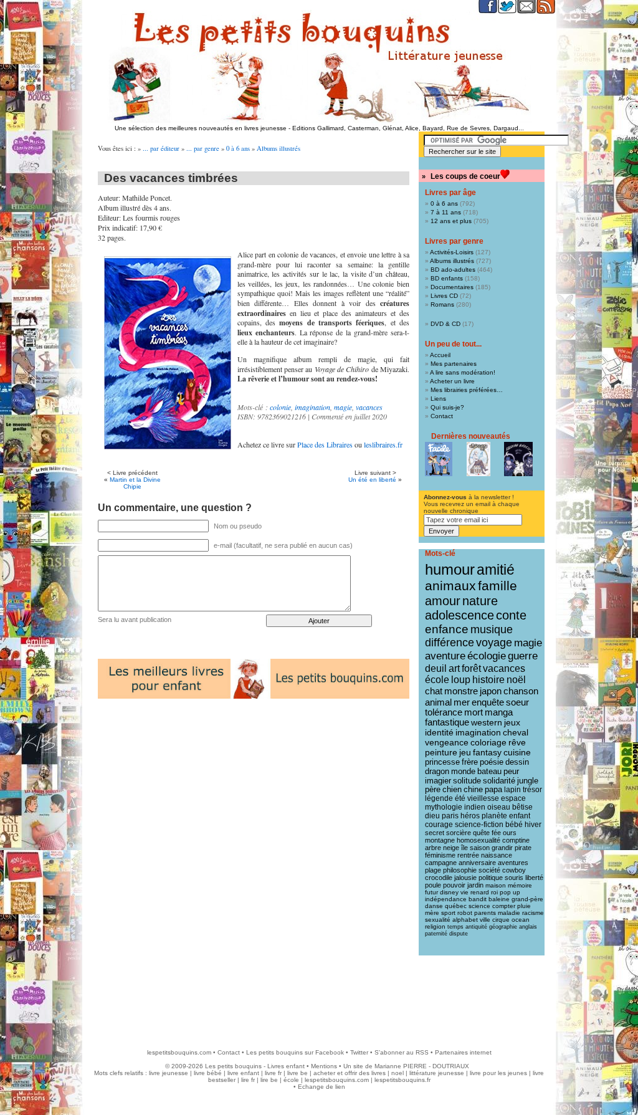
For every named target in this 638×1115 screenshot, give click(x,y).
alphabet (465, 919)
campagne (441, 862)
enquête (488, 702)
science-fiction (479, 824)
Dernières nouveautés (470, 436)
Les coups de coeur (465, 176)
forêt (471, 668)
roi (494, 892)
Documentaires (452, 287)
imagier (438, 780)
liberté (534, 877)
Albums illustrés (278, 148)
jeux (512, 722)
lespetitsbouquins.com (179, 1052)
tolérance (443, 712)
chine (473, 789)
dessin (517, 762)
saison (480, 847)
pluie (524, 905)
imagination (312, 407)
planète (494, 815)
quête (481, 832)
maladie (509, 912)
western (486, 722)
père (432, 789)
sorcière (458, 832)
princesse (442, 762)
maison (495, 885)
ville (485, 919)
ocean (521, 919)
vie (464, 892)
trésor (532, 789)
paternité (436, 934)
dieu (432, 815)
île (464, 847)
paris (450, 815)
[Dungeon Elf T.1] (478, 459)
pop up (510, 892)
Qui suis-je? (447, 407)
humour (450, 569)
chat (433, 691)
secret (434, 832)
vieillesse (483, 798)
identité (439, 732)
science (479, 905)
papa (493, 789)
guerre (523, 656)
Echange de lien (321, 1086)
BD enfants (447, 278)
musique (491, 629)
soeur (517, 702)
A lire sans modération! (462, 372)
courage (439, 824)
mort (473, 712)
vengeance (447, 742)
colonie (280, 407)
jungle (527, 781)
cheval (515, 732)
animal (438, 702)
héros (470, 815)
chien (452, 789)
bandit (478, 899)
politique (490, 877)
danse (434, 905)
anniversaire (477, 862)
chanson (520, 691)
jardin (475, 885)
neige (451, 847)
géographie (503, 927)
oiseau (498, 807)
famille (497, 585)
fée (496, 832)
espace (513, 798)
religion (435, 926)
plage (433, 870)
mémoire (520, 885)
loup (460, 679)
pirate (523, 847)
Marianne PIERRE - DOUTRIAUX (421, 1066)
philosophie (460, 870)
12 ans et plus (451, 221)
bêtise (522, 807)
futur (431, 892)
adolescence (459, 615)
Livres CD (444, 295)
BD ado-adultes (453, 269)
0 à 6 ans (238, 148)
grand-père (527, 899)
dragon (437, 771)
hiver (533, 824)
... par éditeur (161, 148)
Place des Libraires (325, 444)
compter (503, 905)
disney (449, 892)
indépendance (446, 899)
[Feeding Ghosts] (518, 459)
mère (432, 912)
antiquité (476, 927)
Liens (438, 398)
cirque (501, 919)
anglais (528, 927)
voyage (494, 642)
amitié (496, 570)
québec (456, 905)
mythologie (443, 807)
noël (516, 679)
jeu (465, 752)
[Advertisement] (319, 996)
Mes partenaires (454, 363)
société (489, 870)
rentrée (468, 855)
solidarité (499, 781)
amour (442, 601)
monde (463, 771)
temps (455, 927)
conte (511, 615)
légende (439, 798)
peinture (441, 752)
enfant (519, 815)
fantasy (487, 752)
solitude (467, 780)
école (437, 679)
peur (511, 771)
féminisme (440, 855)
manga (499, 712)
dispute (458, 934)
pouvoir (454, 885)
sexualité (437, 919)
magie (343, 407)
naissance (496, 855)
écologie (486, 656)
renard (479, 892)
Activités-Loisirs (452, 252)
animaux (450, 585)
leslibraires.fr (383, 444)
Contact (442, 416)
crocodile (438, 877)
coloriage (488, 742)
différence (449, 642)
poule (433, 885)
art (454, 668)
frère (470, 762)
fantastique (447, 722)
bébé (514, 824)
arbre (433, 847)
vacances (369, 407)
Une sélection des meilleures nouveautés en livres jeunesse (201, 128)
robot (464, 912)
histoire (488, 679)
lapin (512, 789)
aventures (513, 862)
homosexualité (478, 840)
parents (485, 912)
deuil (436, 668)
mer (462, 702)
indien (474, 807)
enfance (447, 629)
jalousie (465, 877)
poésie (491, 762)
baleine (499, 899)
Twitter (359, 1052)
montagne (440, 840)
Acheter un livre (452, 381)
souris (514, 877)
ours (510, 832)
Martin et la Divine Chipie (135, 483)
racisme (533, 912)
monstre (461, 691)
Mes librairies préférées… (467, 389)
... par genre (202, 148)
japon (491, 691)
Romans (442, 304)
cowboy (514, 870)
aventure (445, 655)
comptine (516, 840)
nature (480, 601)
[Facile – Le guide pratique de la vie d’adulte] (438, 459)
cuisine (517, 752)
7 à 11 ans (446, 212)
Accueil (440, 355)
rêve (517, 742)
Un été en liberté (372, 479)
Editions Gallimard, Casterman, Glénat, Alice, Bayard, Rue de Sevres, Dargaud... (408, 128)
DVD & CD (445, 323)
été (460, 798)
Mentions (324, 1066)
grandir (502, 847)
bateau (489, 771)
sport (448, 912)
